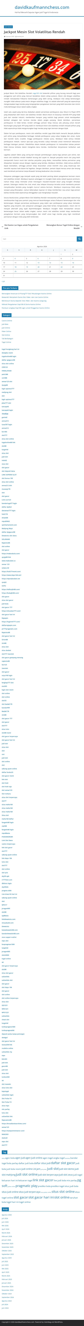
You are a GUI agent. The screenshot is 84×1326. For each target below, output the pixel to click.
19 (27, 267)
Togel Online (6, 342)
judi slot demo (66, 1168)
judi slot (53, 1168)
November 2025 (7, 1247)
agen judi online (33, 1157)
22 (61, 267)
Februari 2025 (7, 1279)
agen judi (20, 1157)
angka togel (59, 1157)
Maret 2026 (6, 1233)
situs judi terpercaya (29, 1191)
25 (15, 271)
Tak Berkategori (7, 339)
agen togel (48, 1157)
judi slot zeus (66, 1174)
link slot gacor (43, 1180)
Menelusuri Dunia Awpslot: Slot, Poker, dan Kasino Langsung (24, 301)
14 (50, 263)
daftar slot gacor (63, 1163)
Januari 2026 (6, 1240)
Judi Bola (5, 324)
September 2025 (8, 1254)
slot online (61, 1197)
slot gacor (21, 1197)
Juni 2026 (5, 1222)
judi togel (77, 1174)
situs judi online (10, 1191)
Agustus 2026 (7, 1215)
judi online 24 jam (31, 1168)
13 (38, 263)
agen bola (10, 1158)
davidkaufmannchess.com (42, 7)
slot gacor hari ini (41, 1197)
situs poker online (46, 1192)
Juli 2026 (5, 1218)
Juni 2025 (5, 1265)
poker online (11, 1186)
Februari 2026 (7, 1236)
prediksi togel (57, 1186)
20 (38, 267)
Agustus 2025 (7, 1258)
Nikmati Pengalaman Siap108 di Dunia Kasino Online (21, 304)
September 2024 (8, 1297)
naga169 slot (37, 93)
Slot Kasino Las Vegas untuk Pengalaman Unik (21, 226)
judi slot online (27, 1174)
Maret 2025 (6, 1276)
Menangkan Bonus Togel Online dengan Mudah (63, 226)
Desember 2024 (7, 1286)
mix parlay (71, 1180)
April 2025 (5, 1272)
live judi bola (60, 1180)
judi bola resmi (13, 1169)
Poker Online (6, 331)
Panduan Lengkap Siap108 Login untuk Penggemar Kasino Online (26, 308)
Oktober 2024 (7, 1294)
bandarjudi (20, 36)
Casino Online (7, 321)
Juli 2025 (5, 1261)
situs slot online (63, 1191)
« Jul (3, 281)
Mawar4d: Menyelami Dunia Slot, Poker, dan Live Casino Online (25, 297)
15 (61, 263)
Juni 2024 (5, 1308)
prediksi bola (44, 1186)
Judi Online (6, 328)
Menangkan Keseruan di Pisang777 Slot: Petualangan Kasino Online (27, 294)
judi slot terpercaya (48, 1174)
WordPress (59, 1322)
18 (15, 267)
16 (73, 263)
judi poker (44, 1169)
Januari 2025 (6, 1283)
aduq (3, 1158)
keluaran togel (25, 1180)
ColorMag (47, 1322)
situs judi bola (71, 1186)
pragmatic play (26, 1186)
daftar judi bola (26, 1163)
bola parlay (12, 1163)
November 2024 (7, 1290)
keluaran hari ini (10, 1180)
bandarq (67, 1158)
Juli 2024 (5, 1304)
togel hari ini (12, 1202)
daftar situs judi (42, 1163)
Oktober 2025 (7, 1251)
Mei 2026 (5, 1226)
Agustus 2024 (7, 1301)
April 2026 (5, 1229)
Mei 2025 (5, 1269)
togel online (25, 1202)
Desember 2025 (7, 1243)
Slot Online (8, 27)
